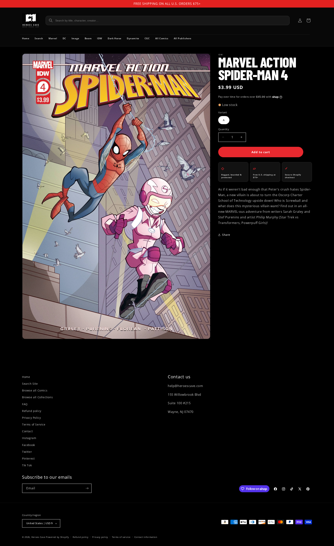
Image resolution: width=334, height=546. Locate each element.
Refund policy (31, 411)
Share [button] (226, 235)
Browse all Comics (34, 390)
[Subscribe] (87, 488)
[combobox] (168, 20)
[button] (308, 20)
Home (26, 377)
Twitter (27, 452)
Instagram (29, 438)
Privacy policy (100, 537)
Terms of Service (33, 424)
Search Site (30, 383)
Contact (27, 431)
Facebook (28, 445)
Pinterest (28, 458)
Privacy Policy (31, 418)
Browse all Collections (37, 397)
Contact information (145, 537)
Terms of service (121, 537)
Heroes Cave (38, 537)
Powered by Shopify (57, 537)
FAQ (25, 404)
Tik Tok (27, 465)
